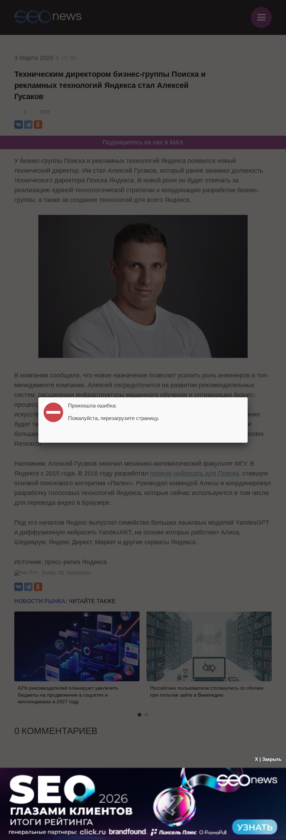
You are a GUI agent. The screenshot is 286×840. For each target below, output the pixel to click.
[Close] (247, 397)
